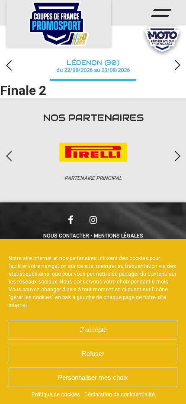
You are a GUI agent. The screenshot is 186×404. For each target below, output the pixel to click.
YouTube (115, 219)
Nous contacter (66, 236)
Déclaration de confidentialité (119, 394)
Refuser (93, 353)
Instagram (93, 219)
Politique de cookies (56, 394)
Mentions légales (118, 236)
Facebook (70, 219)
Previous (8, 65)
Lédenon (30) (93, 66)
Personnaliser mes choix (93, 377)
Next (177, 65)
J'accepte (93, 329)
